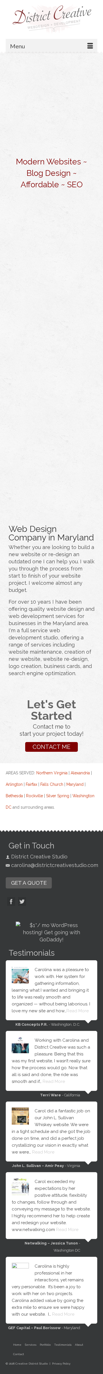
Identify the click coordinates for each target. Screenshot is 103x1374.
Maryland (75, 784)
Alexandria (80, 773)
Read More (77, 1010)
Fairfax (31, 784)
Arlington (14, 784)
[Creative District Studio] (51, 18)
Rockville (34, 796)
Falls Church (51, 784)
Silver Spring (57, 796)
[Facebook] (11, 901)
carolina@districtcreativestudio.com (54, 865)
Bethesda (14, 796)
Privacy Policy (61, 1363)
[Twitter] (22, 901)
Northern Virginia (52, 773)
